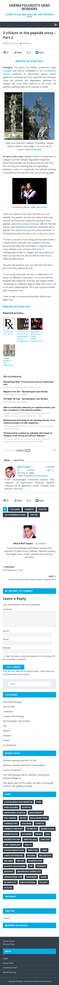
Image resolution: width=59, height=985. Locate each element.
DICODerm (26, 834)
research (8, 871)
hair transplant (12, 845)
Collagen (7, 70)
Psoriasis (41, 866)
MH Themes (46, 981)
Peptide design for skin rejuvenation (8, 361)
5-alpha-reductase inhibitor (18, 802)
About (7, 460)
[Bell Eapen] (10, 476)
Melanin (31, 855)
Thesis (44, 877)
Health (28, 845)
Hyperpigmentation (14, 850)
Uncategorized (9, 745)
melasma (8, 861)
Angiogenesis (35, 812)
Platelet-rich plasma (14, 866)
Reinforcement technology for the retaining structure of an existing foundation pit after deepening (29, 421)
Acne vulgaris (11, 807)
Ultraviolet (10, 882)
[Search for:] (30, 684)
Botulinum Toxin (38, 818)
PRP (31, 866)
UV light (43, 882)
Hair (5, 726)
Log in (5, 958)
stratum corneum (31, 223)
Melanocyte (45, 855)
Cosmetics (32, 829)
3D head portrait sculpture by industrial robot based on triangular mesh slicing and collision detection (27, 434)
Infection (33, 850)
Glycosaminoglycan (15, 515)
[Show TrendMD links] (54, 450)
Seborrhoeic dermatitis (29, 871)
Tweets (6, 740)
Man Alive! (41, 207)
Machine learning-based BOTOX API (19, 760)
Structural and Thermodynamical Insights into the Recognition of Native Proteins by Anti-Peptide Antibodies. (23, 336)
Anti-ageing (10, 818)
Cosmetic (29, 509)
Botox (23, 818)
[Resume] (18, 488)
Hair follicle (30, 839)
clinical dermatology (12, 702)
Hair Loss (45, 839)
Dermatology (11, 834)
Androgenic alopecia (14, 812)
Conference (8, 711)
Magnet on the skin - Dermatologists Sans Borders (25, 392)
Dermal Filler (47, 829)
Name (6, 631)
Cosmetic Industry (13, 829)
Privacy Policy (9, 944)
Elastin (21, 70)
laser (44, 850)
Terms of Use (8, 941)
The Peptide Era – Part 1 (8, 333)
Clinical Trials (9, 706)
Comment (7, 609)
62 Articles (41, 543)
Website (6, 647)
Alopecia (26, 807)
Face (47, 834)
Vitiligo (8, 887)
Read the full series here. (29, 61)
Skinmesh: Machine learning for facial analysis (24, 765)
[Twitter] (52, 470)
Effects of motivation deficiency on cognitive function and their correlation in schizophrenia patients (29, 408)
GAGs (49, 284)
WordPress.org (9, 972)
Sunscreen (31, 877)
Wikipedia (36, 149)
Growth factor (12, 839)
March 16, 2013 (11, 43)
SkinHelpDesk (42, 475)
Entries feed (8, 963)
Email (5, 639)
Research (7, 735)
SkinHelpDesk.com (13, 877)
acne (38, 802)
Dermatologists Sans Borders (16, 721)
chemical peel (11, 823)
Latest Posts (18, 460)
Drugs (38, 834)
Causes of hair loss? (12, 770)
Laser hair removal (13, 855)
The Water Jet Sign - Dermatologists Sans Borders (25, 399)
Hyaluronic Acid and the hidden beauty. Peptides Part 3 (36, 337)
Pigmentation (35, 861)
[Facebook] (49, 470)
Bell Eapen (26, 43)
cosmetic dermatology (13, 716)
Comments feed (10, 967)
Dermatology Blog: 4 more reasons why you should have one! (28, 383)
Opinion (6, 730)
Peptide (34, 515)
